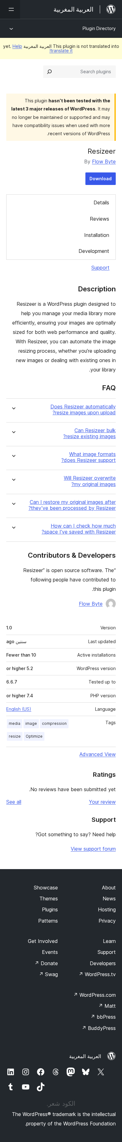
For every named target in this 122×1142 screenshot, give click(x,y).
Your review (102, 802)
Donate (46, 963)
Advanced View (97, 754)
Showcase (46, 887)
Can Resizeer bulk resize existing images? (89, 433)
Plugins (50, 909)
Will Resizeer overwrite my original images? (90, 481)
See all (13, 802)
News (109, 898)
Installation (96, 235)
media (14, 723)
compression (54, 723)
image (31, 723)
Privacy (107, 921)
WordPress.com (94, 995)
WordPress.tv (97, 974)
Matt (107, 1006)
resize (15, 736)
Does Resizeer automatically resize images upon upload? (83, 410)
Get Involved (43, 941)
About (109, 887)
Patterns (48, 921)
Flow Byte (104, 161)
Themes (48, 898)
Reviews (99, 219)
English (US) (18, 709)
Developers (103, 963)
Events (50, 952)
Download (100, 178)
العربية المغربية (85, 1056)
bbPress (103, 1017)
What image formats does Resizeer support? (88, 457)
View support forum (93, 849)
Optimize (34, 736)
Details (101, 202)
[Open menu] (10, 9)
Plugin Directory (99, 28)
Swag (48, 974)
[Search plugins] (49, 71)
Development (94, 251)
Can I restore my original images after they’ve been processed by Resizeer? (72, 505)
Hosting (107, 909)
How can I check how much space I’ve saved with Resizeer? (79, 529)
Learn (109, 941)
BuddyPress (99, 1028)
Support (100, 267)
